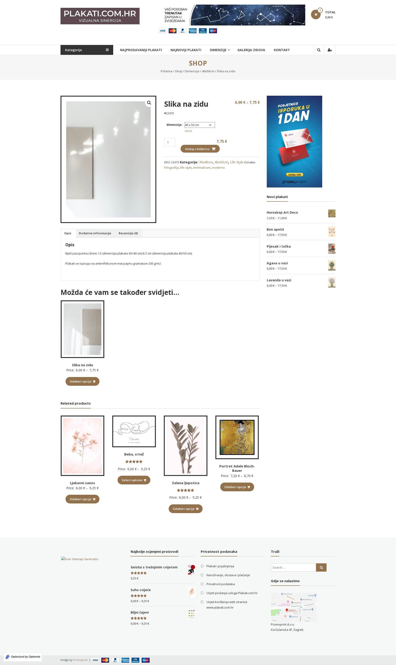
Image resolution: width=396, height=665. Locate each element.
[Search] (321, 567)
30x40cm (206, 162)
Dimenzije (192, 71)
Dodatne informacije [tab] (95, 233)
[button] (149, 103)
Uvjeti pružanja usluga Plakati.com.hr (232, 593)
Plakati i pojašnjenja (220, 566)
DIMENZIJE (218, 50)
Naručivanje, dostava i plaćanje (228, 575)
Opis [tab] (67, 233)
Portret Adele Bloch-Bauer (237, 468)
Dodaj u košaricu (197, 149)
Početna (166, 71)
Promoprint (80, 660)
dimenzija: (174, 125)
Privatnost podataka (220, 584)
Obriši (188, 131)
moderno (218, 167)
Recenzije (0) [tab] (128, 233)
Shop (178, 71)
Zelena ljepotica (185, 483)
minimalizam (202, 167)
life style (186, 167)
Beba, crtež (134, 454)
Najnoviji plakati (185, 50)
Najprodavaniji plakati (141, 50)
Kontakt (282, 50)
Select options (132, 480)
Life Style (236, 162)
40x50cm (208, 71)
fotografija (171, 167)
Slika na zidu (82, 365)
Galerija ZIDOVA (251, 50)
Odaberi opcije (80, 381)
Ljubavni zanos (82, 483)
